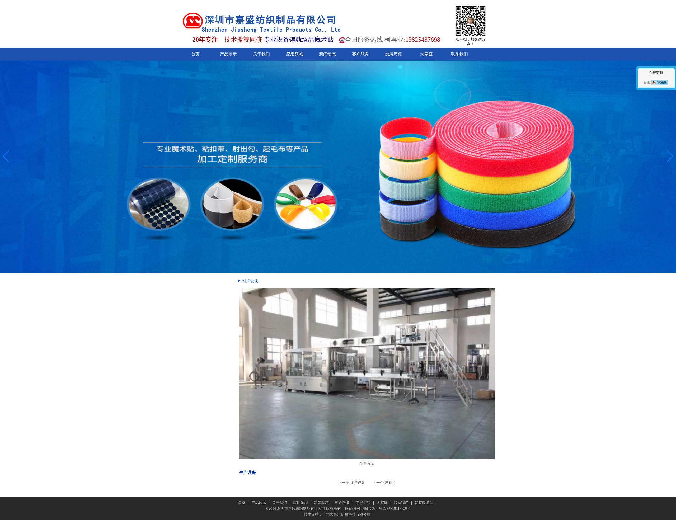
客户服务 (342, 503)
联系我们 (401, 503)
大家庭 (382, 503)
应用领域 (300, 503)
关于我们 (279, 503)
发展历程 (363, 503)
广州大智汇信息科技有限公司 (346, 514)
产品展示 (258, 503)
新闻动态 (321, 503)
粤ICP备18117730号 (395, 508)
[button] (6, 156)
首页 (241, 503)
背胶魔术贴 (424, 503)
